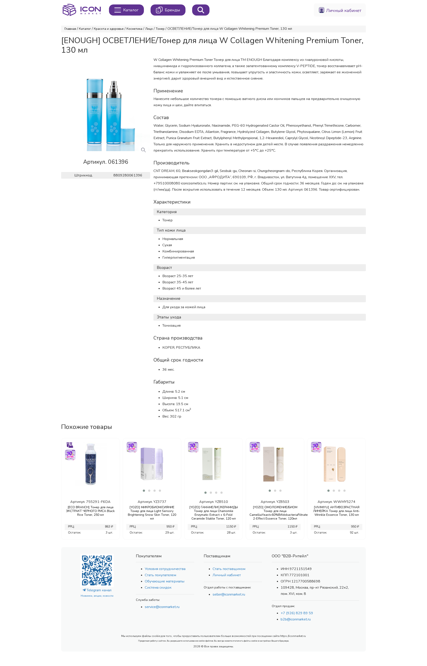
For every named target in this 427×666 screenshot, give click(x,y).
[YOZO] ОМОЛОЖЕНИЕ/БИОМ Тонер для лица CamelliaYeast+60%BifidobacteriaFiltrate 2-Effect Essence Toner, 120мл (275, 512)
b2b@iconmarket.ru (296, 619)
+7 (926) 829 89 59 (297, 613)
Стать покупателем (160, 575)
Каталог (85, 29)
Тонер (160, 29)
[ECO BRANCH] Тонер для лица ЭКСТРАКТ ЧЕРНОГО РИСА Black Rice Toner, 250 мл (90, 511)
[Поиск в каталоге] (200, 10)
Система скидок (158, 587)
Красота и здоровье (109, 29)
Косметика (134, 29)
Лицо (149, 29)
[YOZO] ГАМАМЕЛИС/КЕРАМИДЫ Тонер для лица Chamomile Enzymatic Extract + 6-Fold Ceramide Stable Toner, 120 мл (213, 512)
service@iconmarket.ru (162, 606)
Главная (70, 29)
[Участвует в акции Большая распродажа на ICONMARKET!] (70, 454)
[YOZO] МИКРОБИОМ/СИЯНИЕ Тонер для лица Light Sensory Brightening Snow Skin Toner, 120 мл (152, 512)
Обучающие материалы (164, 581)
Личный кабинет (227, 575)
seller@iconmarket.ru (229, 594)
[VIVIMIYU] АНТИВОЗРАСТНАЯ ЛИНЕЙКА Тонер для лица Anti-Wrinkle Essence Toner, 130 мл (336, 511)
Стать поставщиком (229, 568)
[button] (144, 490)
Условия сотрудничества (165, 568)
